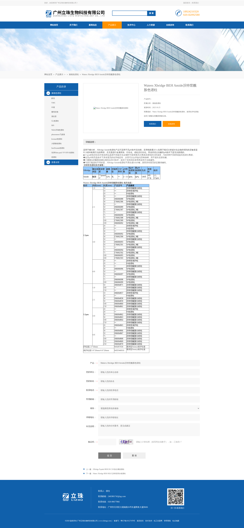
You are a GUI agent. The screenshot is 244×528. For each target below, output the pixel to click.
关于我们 (73, 25)
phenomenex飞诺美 (58, 135)
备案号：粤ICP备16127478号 (124, 521)
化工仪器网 (158, 521)
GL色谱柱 (55, 121)
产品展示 (112, 25)
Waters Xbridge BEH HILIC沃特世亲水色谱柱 (109, 474)
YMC (53, 103)
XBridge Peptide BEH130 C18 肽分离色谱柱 (108, 469)
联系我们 (195, 3)
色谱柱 (53, 157)
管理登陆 (167, 521)
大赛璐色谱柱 (56, 144)
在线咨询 (170, 25)
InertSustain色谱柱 (58, 148)
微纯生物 (54, 112)
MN (52, 125)
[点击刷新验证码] (126, 442)
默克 (53, 98)
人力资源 (151, 25)
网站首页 (54, 25)
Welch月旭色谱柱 (57, 130)
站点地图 (175, 521)
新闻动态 (93, 25)
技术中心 (131, 25)
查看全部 (55, 162)
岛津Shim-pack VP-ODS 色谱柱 (62, 153)
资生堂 (53, 116)
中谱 (53, 107)
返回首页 (186, 3)
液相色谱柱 (74, 74)
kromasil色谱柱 (56, 139)
